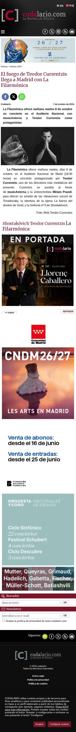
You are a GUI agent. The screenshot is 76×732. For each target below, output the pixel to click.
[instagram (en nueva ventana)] (58, 31)
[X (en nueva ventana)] (51, 31)
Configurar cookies (59, 724)
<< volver (9, 313)
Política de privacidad (38, 680)
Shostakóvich (15, 223)
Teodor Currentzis (47, 223)
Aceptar (39, 724)
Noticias (4, 66)
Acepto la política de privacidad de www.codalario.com (36, 620)
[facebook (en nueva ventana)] (45, 31)
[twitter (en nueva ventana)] (58, 636)
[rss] (65, 31)
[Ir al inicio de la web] (33, 20)
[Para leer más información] (38, 61)
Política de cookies (38, 683)
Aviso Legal (38, 676)
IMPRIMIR (68, 311)
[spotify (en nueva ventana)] (45, 636)
